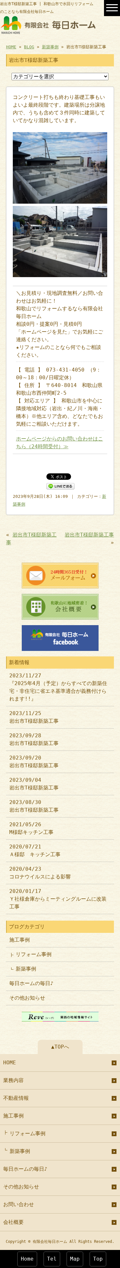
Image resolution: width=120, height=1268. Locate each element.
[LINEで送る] (60, 486)
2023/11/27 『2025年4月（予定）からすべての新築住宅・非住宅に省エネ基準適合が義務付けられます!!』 (58, 687)
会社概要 (13, 1222)
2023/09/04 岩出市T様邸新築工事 (34, 784)
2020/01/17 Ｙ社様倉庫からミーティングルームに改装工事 (58, 899)
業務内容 (13, 1080)
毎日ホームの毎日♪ (31, 983)
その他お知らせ (27, 998)
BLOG (29, 46)
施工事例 (19, 940)
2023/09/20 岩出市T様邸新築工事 (34, 762)
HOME (11, 46)
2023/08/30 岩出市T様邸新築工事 (34, 806)
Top (98, 1259)
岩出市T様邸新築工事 (89, 535)
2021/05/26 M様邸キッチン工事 (31, 828)
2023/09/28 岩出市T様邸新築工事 (34, 739)
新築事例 (50, 46)
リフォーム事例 (34, 954)
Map (75, 1259)
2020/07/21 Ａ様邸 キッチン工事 (34, 850)
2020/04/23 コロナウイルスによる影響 (40, 873)
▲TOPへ (60, 1047)
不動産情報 (16, 1098)
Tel (52, 1259)
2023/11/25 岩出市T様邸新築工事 (34, 717)
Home (27, 1259)
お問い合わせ (18, 1204)
